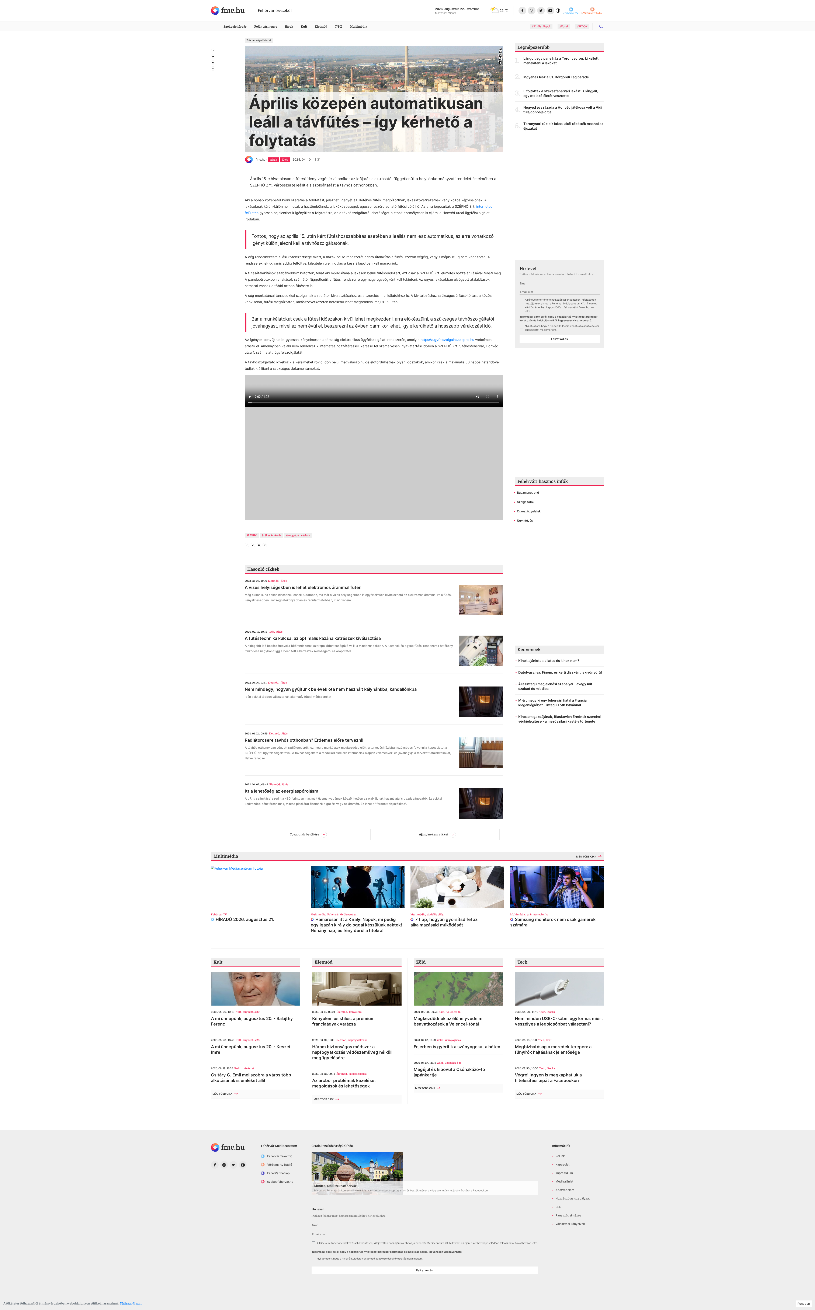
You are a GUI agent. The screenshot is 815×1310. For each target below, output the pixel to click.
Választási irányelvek (570, 1224)
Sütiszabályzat (131, 1303)
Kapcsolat (562, 1164)
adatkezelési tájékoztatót (390, 1258)
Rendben (803, 1303)
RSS (558, 1207)
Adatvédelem (564, 1190)
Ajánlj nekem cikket (433, 834)
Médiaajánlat (564, 1181)
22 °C (504, 10)
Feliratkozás (559, 339)
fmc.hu (260, 159)
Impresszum (564, 1173)
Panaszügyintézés (568, 1215)
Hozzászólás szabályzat (572, 1198)
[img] (228, 10)
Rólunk (560, 1156)
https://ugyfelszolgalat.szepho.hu (447, 340)
